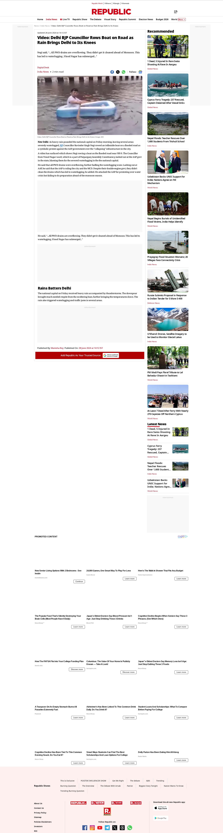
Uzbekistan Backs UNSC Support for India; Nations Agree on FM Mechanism (166, 180)
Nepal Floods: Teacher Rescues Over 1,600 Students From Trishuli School (166, 140)
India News (43, 71)
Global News (152, 69)
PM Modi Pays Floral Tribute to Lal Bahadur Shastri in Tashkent (165, 374)
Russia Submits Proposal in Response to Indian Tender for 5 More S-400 (166, 297)
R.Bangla (116, 3)
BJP (61, 145)
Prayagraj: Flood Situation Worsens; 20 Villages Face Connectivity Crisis (167, 258)
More (180, 19)
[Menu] (174, 11)
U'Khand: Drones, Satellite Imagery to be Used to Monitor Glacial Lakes (167, 335)
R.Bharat (108, 3)
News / (37, 26)
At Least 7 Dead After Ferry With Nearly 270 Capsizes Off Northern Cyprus (167, 412)
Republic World (97, 3)
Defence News (153, 303)
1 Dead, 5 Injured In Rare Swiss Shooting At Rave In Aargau (163, 63)
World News (152, 188)
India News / (45, 26)
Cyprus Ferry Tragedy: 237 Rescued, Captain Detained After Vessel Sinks (165, 101)
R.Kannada (125, 3)
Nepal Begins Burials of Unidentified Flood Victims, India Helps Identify (166, 220)
